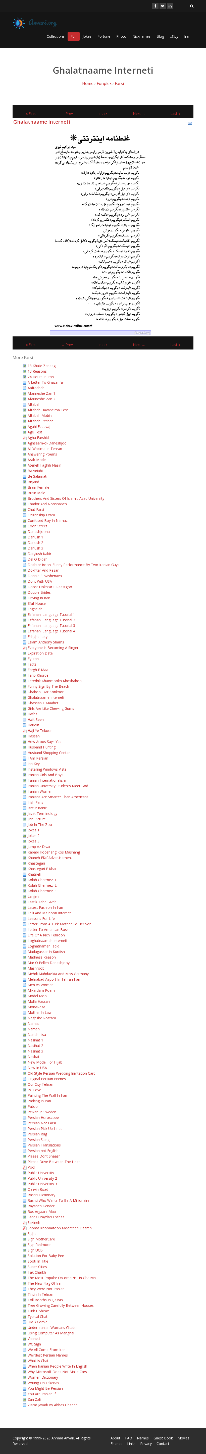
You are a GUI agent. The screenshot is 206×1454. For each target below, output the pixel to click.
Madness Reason (42, 957)
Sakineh (34, 1222)
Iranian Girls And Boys (45, 774)
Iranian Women (40, 791)
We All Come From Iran (47, 1349)
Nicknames (141, 36)
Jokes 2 (33, 835)
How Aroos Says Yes (44, 741)
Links (131, 1443)
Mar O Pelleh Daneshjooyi (49, 962)
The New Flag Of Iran (45, 1283)
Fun (74, 36)
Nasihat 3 (35, 1051)
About (115, 1438)
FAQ (128, 1438)
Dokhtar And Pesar (43, 570)
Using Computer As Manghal (51, 1333)
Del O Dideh (37, 559)
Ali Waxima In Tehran (45, 448)
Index (102, 113)
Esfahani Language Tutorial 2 (51, 620)
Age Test (35, 432)
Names (143, 1438)
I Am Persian (38, 758)
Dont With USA (40, 581)
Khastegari (36, 863)
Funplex (104, 83)
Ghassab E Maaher (43, 702)
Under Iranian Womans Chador (53, 1327)
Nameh (34, 1029)
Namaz (33, 1023)
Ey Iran (33, 658)
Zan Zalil (34, 1399)
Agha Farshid (38, 437)
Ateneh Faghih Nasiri (44, 465)
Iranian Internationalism (47, 780)
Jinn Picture (37, 819)
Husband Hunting (42, 747)
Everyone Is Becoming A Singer (53, 647)
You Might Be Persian (45, 1388)
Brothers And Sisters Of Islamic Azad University (66, 498)
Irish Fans (35, 802)
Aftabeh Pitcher (40, 421)
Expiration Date (40, 653)
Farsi (119, 83)
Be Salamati (37, 476)
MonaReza (36, 1007)
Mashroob (36, 968)
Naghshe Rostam (42, 1018)
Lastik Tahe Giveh (42, 901)
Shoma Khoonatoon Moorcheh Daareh (60, 1228)
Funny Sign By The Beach (48, 686)
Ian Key (34, 763)
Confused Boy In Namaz (48, 520)
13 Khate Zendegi (42, 365)
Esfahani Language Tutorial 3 (51, 625)
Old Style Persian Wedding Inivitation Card (61, 1073)
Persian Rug (37, 1134)
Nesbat (33, 1056)
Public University (41, 1172)
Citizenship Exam (41, 515)
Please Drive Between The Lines (54, 1161)
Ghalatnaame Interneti (41, 121)
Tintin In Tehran (40, 1294)
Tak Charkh (37, 1272)
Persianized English (43, 1150)
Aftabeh (34, 404)
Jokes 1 (33, 830)
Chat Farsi (36, 509)
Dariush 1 (35, 537)
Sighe (32, 1233)
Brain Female (38, 487)
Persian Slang (38, 1139)
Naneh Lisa (37, 1034)
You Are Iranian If (42, 1393)
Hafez (32, 714)
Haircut (33, 725)
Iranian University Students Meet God (58, 785)
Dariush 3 (35, 548)
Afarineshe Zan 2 (41, 398)
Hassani (34, 736)
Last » (175, 113)
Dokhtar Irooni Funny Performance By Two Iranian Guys (73, 564)
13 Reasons (37, 371)
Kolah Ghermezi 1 (42, 879)
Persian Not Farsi (42, 1123)
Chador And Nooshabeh (47, 504)
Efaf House (37, 603)
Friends (116, 1443)
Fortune (103, 36)
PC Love (34, 1089)
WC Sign (34, 1344)
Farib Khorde (38, 675)
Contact (163, 1443)
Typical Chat (37, 1316)
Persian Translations (44, 1145)
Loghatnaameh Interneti (47, 940)
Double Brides (39, 592)
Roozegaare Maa (42, 1211)
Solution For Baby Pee (46, 1255)
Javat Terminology (42, 813)
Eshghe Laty (37, 636)
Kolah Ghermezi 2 (42, 885)
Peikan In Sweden (42, 1112)
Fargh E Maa (38, 669)
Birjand (33, 481)
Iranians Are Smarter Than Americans (58, 796)
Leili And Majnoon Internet (49, 913)
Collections (56, 36)
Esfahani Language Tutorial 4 (51, 631)
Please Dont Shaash (44, 1156)
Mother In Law (40, 1012)
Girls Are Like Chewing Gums (51, 708)
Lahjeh (33, 896)
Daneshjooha (39, 531)
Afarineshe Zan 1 (41, 393)
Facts (32, 664)
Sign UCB (35, 1250)
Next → (139, 113)
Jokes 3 (33, 841)
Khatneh (34, 874)
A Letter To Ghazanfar (46, 382)
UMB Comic (37, 1322)
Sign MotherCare (41, 1239)
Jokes (87, 36)
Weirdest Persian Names (48, 1355)
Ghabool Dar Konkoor (46, 691)
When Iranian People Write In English (57, 1366)
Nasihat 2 (35, 1045)
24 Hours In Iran (41, 376)
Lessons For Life (41, 918)
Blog (160, 36)
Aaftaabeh (36, 387)
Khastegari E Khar (42, 868)
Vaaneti (34, 1338)
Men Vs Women (41, 984)
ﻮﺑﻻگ (174, 36)
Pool (31, 1167)
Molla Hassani (39, 1001)
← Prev (67, 113)
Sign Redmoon (40, 1244)
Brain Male (36, 492)
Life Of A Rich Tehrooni (47, 935)
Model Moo (37, 995)
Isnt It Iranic (37, 808)
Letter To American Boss (48, 929)
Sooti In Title (38, 1261)
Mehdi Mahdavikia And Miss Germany (58, 973)
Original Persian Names (47, 1078)
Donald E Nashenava (45, 575)
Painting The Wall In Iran (47, 1095)
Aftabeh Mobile (40, 415)
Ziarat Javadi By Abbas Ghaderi (53, 1404)
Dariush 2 (35, 542)
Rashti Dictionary (41, 1194)
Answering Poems (42, 454)
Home (87, 83)
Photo (121, 36)
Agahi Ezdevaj (39, 426)
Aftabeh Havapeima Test (48, 410)
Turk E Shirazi (38, 1311)
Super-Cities (37, 1266)
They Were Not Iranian (46, 1288)
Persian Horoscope (43, 1117)
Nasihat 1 (35, 1040)
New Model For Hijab (45, 1062)
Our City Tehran (40, 1084)
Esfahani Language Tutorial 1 (51, 614)
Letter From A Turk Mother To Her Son (59, 924)
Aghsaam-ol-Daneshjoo (47, 443)
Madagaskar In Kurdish (46, 951)
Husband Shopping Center (49, 752)
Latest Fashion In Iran (45, 907)
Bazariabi (35, 470)
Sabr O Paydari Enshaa (46, 1217)
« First (31, 113)
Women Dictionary (43, 1377)
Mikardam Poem (41, 990)
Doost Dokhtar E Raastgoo (50, 586)
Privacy (146, 1443)
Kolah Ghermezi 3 (42, 890)
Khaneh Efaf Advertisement (50, 857)
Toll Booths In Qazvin (45, 1299)
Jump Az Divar (39, 846)
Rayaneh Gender (41, 1206)
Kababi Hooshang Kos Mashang (54, 852)
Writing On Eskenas (43, 1382)
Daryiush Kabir (39, 553)
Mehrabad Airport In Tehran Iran (54, 979)
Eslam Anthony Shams (46, 642)
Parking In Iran (39, 1100)
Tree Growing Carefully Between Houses (61, 1305)
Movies (183, 1438)
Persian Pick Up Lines (45, 1128)
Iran (187, 36)
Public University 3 (42, 1183)
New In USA (37, 1067)
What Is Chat (38, 1360)
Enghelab (35, 609)
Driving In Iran (39, 597)
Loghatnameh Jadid (43, 946)
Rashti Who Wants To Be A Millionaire (58, 1200)
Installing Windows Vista (47, 769)
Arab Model (37, 459)
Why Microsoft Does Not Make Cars (57, 1371)
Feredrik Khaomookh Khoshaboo (55, 680)
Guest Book (163, 1438)
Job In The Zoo (40, 824)
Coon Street (37, 526)
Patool (33, 1106)
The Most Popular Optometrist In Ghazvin (62, 1277)
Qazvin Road (38, 1189)
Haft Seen (36, 719)
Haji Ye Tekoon (40, 730)
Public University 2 (42, 1178)
